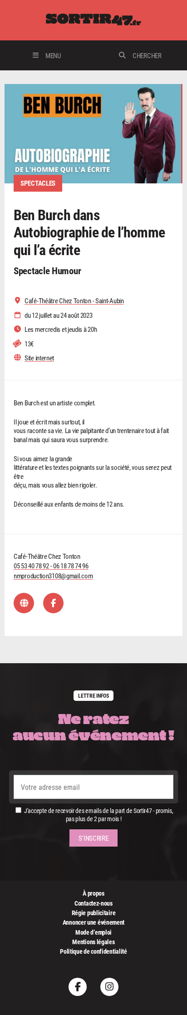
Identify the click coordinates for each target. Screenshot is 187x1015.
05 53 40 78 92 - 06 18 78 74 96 (51, 565)
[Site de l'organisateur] (24, 603)
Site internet (39, 358)
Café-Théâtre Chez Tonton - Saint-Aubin (74, 301)
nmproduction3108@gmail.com (53, 575)
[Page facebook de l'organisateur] (53, 603)
